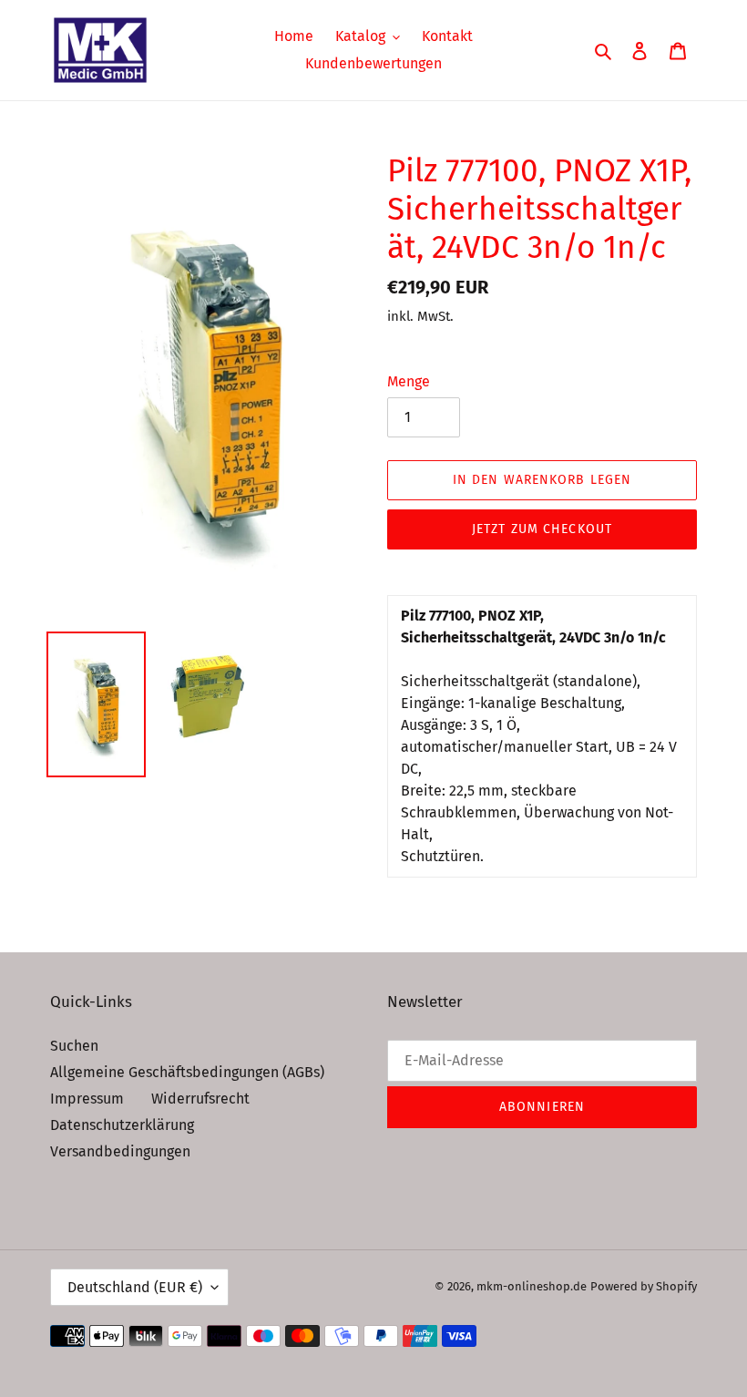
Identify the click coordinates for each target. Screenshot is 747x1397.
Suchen (74, 1045)
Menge (408, 381)
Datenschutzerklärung (122, 1125)
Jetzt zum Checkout (542, 529)
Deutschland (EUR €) (134, 1287)
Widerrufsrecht (200, 1098)
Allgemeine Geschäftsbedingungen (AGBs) (187, 1072)
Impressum (87, 1098)
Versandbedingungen (120, 1151)
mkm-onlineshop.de (531, 1286)
